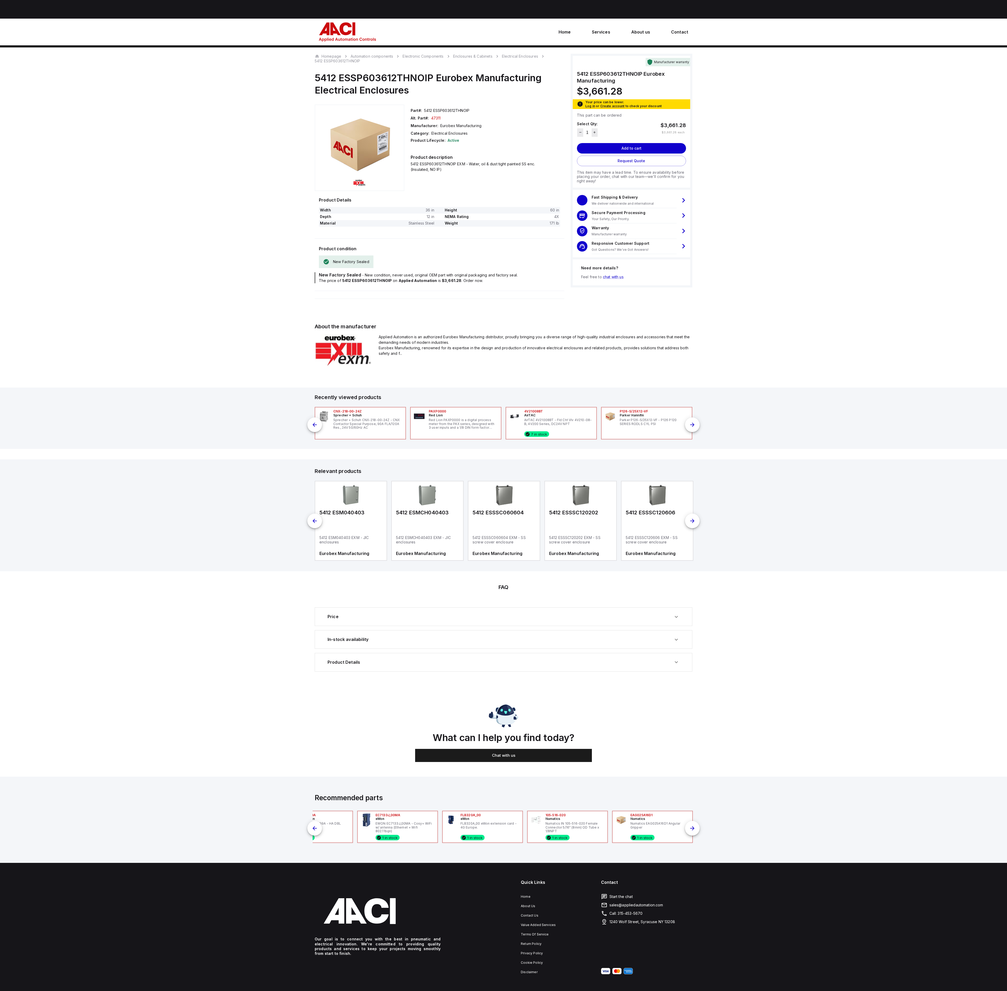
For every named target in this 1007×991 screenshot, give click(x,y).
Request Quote (631, 160)
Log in (590, 106)
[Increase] (595, 132)
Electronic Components (423, 56)
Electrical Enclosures (520, 56)
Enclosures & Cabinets (472, 56)
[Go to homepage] (378, 911)
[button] (631, 200)
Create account (612, 106)
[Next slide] (692, 424)
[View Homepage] (347, 32)
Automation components (372, 56)
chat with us (613, 276)
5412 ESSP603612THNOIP (337, 61)
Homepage (331, 56)
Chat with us (503, 755)
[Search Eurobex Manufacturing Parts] (343, 365)
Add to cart (631, 148)
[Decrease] (580, 132)
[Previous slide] (314, 424)
